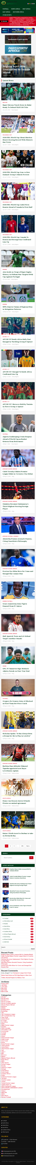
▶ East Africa (4, 1127)
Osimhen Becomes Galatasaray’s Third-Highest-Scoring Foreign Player (23, 20)
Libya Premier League (7, 1048)
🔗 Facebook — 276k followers (9, 1139)
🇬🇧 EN (33, 3)
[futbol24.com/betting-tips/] (18, 49)
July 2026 (4, 985)
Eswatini (3, 1027)
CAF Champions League (8, 1014)
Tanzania (3, 1078)
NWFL (3, 1061)
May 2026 (4, 988)
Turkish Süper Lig (6, 1084)
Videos (3, 1091)
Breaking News (5, 1009)
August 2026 (5, 983)
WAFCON (5, 102)
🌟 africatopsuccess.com (7, 1155)
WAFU (3, 1094)
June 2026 (4, 987)
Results (3, 1066)
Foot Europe (4, 1031)
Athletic (3, 1008)
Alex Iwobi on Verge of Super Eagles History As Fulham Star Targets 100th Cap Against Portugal (18, 274)
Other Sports (7, 15)
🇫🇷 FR (28, 3)
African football (5, 1002)
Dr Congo (4, 1020)
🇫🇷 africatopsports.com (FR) (8, 1151)
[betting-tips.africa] (18, 39)
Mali (2, 1053)
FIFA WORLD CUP (7, 135)
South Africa (7, 798)
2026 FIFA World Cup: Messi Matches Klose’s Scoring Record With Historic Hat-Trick (18, 139)
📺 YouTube (4, 1143)
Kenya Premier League (7, 1044)
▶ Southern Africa (5, 1129)
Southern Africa (18, 12)
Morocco (4, 1055)
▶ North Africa (5, 1123)
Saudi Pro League (6, 1067)
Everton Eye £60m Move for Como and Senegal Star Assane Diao (22, 24)
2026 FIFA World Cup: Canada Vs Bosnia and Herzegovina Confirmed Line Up (17, 239)
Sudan (3, 1075)
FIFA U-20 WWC (5, 1028)
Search (3, 947)
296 (22, 846)
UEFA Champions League (8, 1086)
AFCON (3, 997)
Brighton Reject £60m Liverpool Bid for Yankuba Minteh (16, 69)
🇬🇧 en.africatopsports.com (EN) (9, 1153)
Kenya (3, 1042)
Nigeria (5, 269)
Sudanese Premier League (8, 1077)
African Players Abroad (10, 63)
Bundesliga (4, 1011)
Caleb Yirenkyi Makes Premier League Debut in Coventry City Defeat (21, 19)
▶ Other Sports (5, 1132)
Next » (28, 846)
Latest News (5, 1047)
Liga (2, 1050)
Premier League (5, 1064)
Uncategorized (5, 1089)
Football (6, 9)
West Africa (26, 9)
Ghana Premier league (7, 1038)
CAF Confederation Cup (8, 1016)
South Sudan (5, 1072)
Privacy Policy (30, 1161)
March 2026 (4, 991)
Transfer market (6, 1080)
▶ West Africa (4, 1125)
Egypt (2, 1023)
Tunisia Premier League (8, 1083)
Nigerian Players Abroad (8, 1058)
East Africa (6, 12)
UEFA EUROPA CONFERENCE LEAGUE (12, 1088)
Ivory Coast (4, 1041)
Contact (18, 1162)
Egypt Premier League (7, 1025)
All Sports (4, 1006)
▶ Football (4, 1120)
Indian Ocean (5, 1039)
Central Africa (5, 1019)
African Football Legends (10, 536)
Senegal (3, 1069)
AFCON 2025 (5, 998)
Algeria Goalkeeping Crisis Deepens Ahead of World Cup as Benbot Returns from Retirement (17, 439)
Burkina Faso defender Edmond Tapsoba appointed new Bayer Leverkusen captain (15, 768)
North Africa (15, 9)
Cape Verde (4, 1017)
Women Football (8, 601)
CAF (2, 1012)
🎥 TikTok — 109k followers (8, 1141)
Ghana (4, 666)
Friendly (3, 1034)
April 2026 (4, 990)
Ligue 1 (3, 1052)
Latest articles (5, 1045)
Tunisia (3, 1081)
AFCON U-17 (6, 336)
